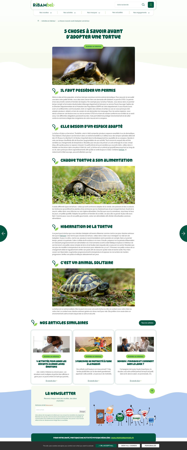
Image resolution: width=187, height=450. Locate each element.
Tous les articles (147, 323)
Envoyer (82, 411)
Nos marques (92, 13)
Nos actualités (117, 12)
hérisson (63, 236)
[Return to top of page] (152, 391)
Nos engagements (140, 13)
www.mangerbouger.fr (122, 438)
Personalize (150, 445)
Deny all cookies (129, 445)
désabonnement (49, 420)
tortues (121, 150)
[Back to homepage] (38, 21)
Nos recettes (44, 13)
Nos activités (68, 13)
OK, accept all (106, 445)
